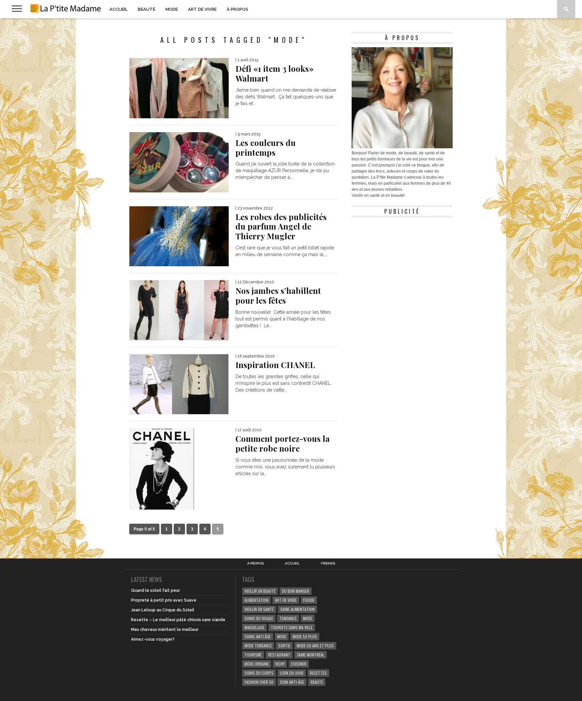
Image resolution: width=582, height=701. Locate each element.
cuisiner (298, 664)
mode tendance (258, 645)
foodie (309, 600)
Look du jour (291, 673)
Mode (171, 9)
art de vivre (286, 600)
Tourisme (253, 655)
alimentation (256, 600)
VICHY (280, 664)
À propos (237, 9)
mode (307, 618)
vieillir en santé (259, 609)
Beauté (146, 9)
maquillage (254, 627)
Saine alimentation (297, 609)
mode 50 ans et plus (315, 645)
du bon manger (295, 591)
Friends (328, 563)
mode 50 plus (305, 636)
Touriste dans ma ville (292, 627)
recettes (318, 673)
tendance (288, 618)
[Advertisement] (402, 263)
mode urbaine (257, 664)
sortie (284, 645)
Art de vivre (202, 9)
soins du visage (259, 618)
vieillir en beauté (260, 591)
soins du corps (259, 673)
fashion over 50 (259, 682)
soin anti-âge (292, 682)
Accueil (118, 9)
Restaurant (279, 655)
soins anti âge (258, 636)
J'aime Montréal (310, 655)
